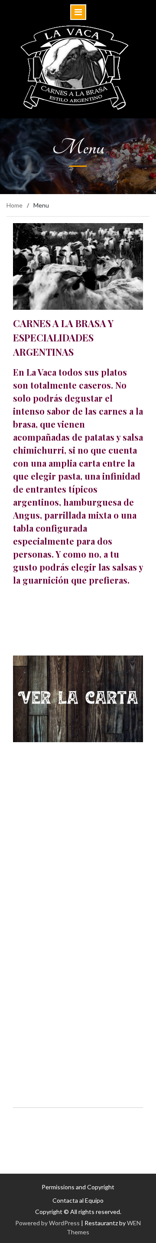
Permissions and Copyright (78, 1187)
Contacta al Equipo (78, 1200)
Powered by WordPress (47, 1223)
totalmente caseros (70, 385)
